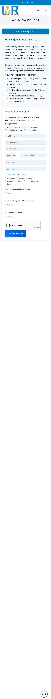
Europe (24, 127)
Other (9, 184)
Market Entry (11, 178)
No (12, 193)
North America (12, 127)
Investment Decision (14, 181)
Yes (7, 193)
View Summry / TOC (25, 31)
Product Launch (32, 181)
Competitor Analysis (27, 178)
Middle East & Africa (14, 130)
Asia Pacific (35, 127)
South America (31, 130)
